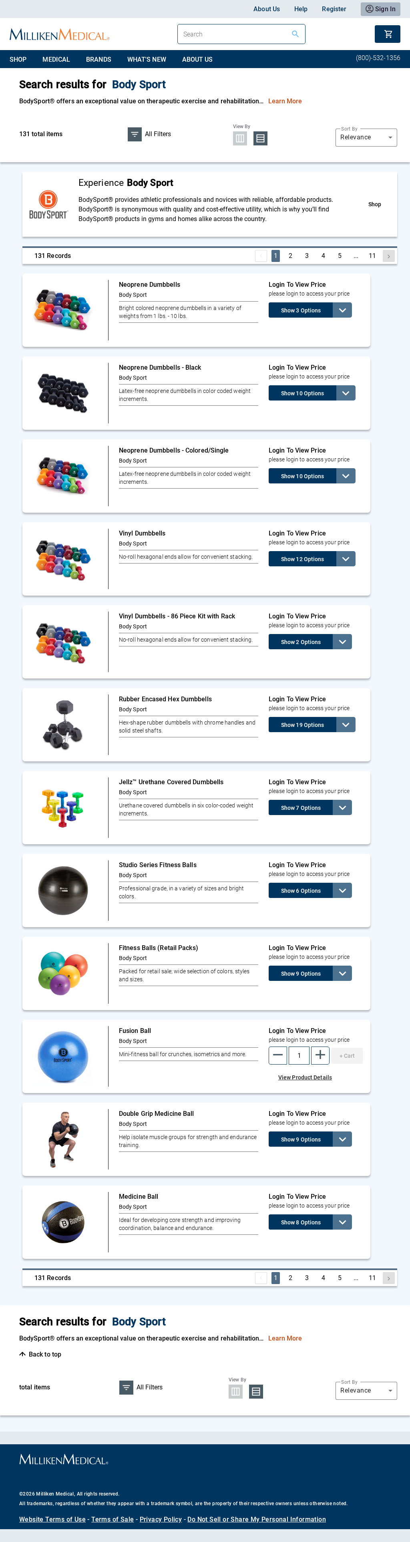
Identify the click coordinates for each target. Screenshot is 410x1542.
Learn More (285, 101)
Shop (374, 204)
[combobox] (366, 137)
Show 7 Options (301, 808)
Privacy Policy (161, 1519)
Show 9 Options (301, 973)
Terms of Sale (112, 1519)
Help (301, 9)
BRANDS (98, 59)
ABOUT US (197, 59)
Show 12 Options (302, 559)
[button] (278, 1056)
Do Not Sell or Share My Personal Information (256, 1519)
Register (334, 9)
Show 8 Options (301, 1222)
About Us (266, 9)
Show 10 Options (302, 393)
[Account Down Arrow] (342, 310)
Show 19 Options (302, 725)
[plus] (320, 1056)
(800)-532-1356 (378, 58)
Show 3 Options (301, 310)
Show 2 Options (301, 642)
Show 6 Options (301, 891)
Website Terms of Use (52, 1519)
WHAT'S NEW (146, 59)
